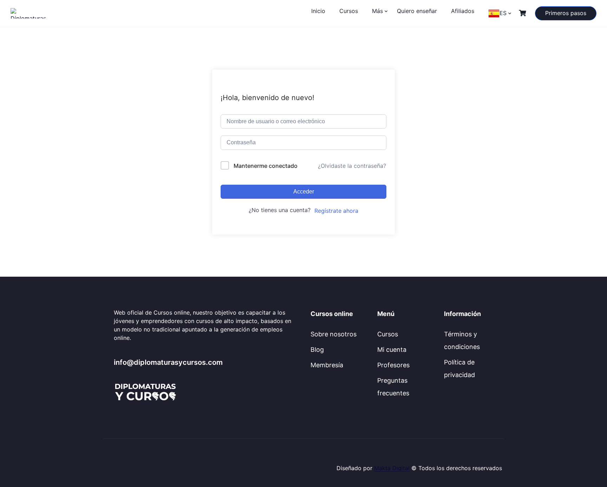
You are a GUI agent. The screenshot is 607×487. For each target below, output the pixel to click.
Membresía (327, 365)
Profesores (393, 365)
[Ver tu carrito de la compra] (523, 13)
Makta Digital (392, 468)
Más (377, 10)
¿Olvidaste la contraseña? (352, 165)
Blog (317, 349)
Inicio (318, 10)
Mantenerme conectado (266, 165)
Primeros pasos (565, 13)
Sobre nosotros (334, 334)
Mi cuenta (391, 349)
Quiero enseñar (417, 10)
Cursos (348, 10)
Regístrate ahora (336, 210)
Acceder (303, 192)
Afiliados (462, 10)
